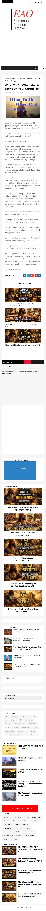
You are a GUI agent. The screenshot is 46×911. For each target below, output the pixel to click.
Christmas (16, 821)
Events (24, 716)
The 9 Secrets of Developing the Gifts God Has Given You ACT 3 (27, 648)
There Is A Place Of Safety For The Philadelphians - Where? (26, 631)
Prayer (16, 727)
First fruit (33, 716)
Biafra (27, 817)
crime (15, 839)
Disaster (16, 824)
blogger (27, 362)
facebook (40, 362)
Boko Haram (36, 817)
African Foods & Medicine (12, 817)
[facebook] (32, 2)
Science (36, 727)
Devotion (7, 824)
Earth (7, 716)
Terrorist (32, 731)
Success (6, 839)
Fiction (19, 828)
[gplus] (38, 2)
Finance (27, 828)
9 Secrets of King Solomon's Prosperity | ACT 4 (22, 345)
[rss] (30, 2)
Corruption (27, 821)
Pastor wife (32, 724)
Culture (37, 821)
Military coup (8, 835)
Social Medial (10, 731)
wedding (33, 735)
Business (7, 821)
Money (7, 724)
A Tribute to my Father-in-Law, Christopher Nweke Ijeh (24, 639)
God (17, 832)
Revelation (25, 727)
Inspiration (13, 78)
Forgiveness (8, 832)
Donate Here (22, 468)
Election (15, 716)
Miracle (18, 835)
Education (26, 824)
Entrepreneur (8, 828)
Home (7, 78)
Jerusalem (29, 720)
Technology (22, 731)
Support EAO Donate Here (22, 808)
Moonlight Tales (19, 724)
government (22, 735)
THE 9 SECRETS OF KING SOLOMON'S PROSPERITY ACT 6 (19, 305)
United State (9, 735)
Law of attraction (28, 832)
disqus (33, 362)
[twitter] (35, 2)
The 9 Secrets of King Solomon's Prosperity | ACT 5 (21, 325)
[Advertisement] (23, 40)
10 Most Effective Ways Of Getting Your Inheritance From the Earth (30, 783)
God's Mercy (9, 720)
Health (19, 720)
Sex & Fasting (29, 835)
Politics (7, 727)
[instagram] (41, 2)
